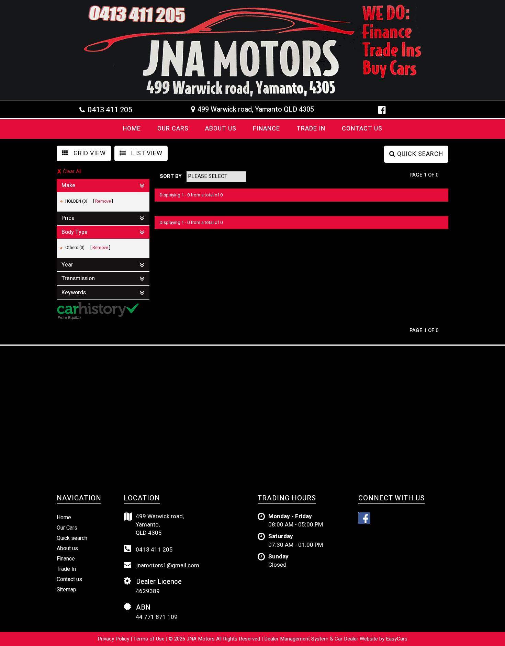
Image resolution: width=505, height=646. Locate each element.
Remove (103, 201)
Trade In (310, 128)
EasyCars (396, 639)
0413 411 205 (110, 109)
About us (67, 548)
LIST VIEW (146, 153)
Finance (266, 128)
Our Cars (173, 128)
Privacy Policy (114, 639)
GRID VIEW (89, 153)
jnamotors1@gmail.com (167, 565)
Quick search (72, 538)
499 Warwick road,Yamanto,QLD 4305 (160, 524)
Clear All (72, 171)
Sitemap (66, 590)
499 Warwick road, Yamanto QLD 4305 (256, 109)
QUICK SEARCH (419, 154)
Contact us (362, 128)
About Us (220, 128)
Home (132, 128)
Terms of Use (149, 639)
